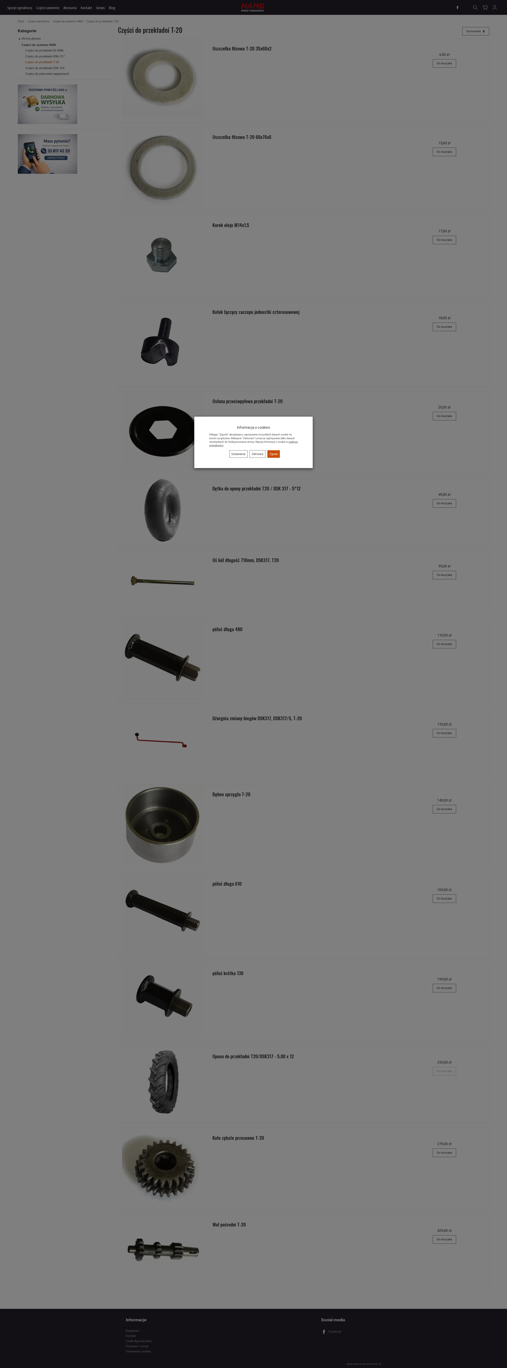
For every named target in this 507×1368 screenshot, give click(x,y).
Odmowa (257, 454)
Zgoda (274, 454)
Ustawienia (238, 454)
